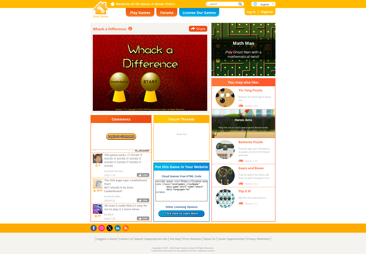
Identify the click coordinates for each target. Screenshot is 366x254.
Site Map (175, 239)
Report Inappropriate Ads (151, 239)
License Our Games (199, 12)
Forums (166, 12)
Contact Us (126, 239)
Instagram (102, 227)
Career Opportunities (231, 239)
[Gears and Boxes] (225, 175)
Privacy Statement (258, 239)
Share (200, 28)
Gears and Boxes (251, 168)
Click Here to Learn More (181, 213)
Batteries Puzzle (250, 142)
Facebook (95, 227)
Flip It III (244, 191)
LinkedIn (118, 228)
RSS (126, 228)
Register (267, 12)
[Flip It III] (225, 198)
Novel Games (101, 8)
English (265, 4)
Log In (251, 12)
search (241, 4)
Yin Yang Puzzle (250, 90)
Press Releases (192, 239)
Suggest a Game (106, 239)
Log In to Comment (121, 136)
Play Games (140, 12)
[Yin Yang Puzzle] (225, 97)
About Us (209, 239)
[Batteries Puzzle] (225, 149)
